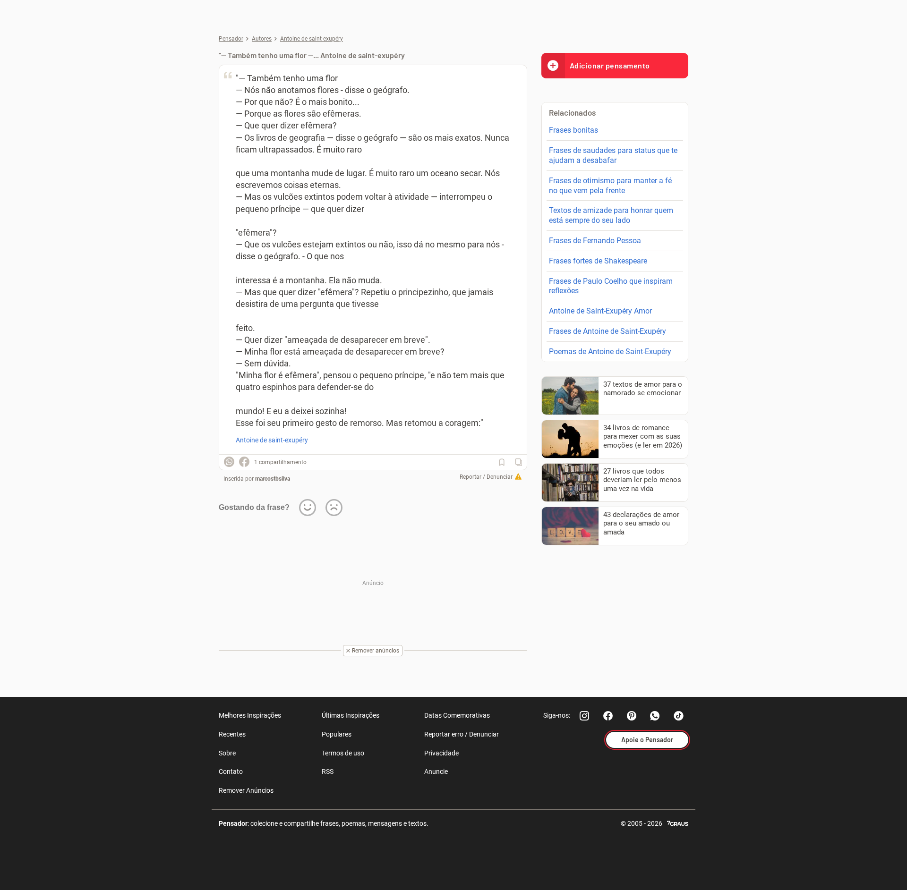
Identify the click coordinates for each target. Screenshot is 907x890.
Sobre (227, 753)
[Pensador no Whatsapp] (655, 715)
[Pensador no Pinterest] (631, 715)
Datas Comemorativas (457, 715)
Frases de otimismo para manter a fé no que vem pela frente (610, 185)
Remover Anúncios (246, 790)
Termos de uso (343, 753)
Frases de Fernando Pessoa (595, 240)
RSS (328, 771)
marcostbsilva (272, 478)
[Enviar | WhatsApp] (229, 462)
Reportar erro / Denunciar (461, 734)
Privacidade (441, 753)
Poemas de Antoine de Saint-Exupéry (610, 351)
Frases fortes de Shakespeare (598, 260)
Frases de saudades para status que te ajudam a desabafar (613, 155)
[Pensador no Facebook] (608, 715)
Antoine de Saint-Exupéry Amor (600, 310)
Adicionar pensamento (610, 65)
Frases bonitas (573, 130)
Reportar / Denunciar (486, 477)
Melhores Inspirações (250, 715)
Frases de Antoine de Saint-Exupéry (607, 331)
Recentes (232, 734)
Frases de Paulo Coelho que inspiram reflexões (611, 286)
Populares (336, 734)
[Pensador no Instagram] (584, 715)
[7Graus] (677, 822)
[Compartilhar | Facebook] (244, 462)
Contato (231, 771)
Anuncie (436, 771)
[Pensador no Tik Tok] (678, 715)
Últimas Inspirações (350, 715)
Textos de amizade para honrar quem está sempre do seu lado (611, 215)
